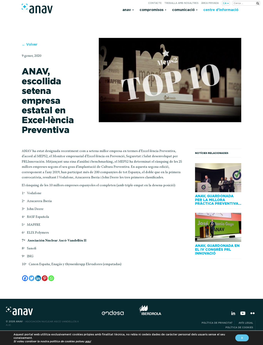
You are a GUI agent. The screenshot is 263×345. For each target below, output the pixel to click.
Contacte (155, 3)
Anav (127, 10)
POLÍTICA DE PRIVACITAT (217, 323)
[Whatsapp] (51, 278)
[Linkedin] (38, 278)
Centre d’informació (220, 10)
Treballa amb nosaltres (181, 3)
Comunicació (184, 10)
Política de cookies (239, 327)
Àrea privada (210, 3)
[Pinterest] (45, 278)
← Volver (29, 44)
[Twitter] (31, 278)
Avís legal (246, 323)
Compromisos (152, 10)
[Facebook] (25, 278)
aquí (88, 341)
